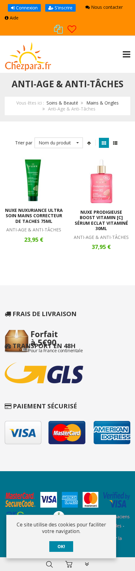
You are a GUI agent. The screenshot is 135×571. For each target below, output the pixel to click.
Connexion (26, 8)
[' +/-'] (89, 143)
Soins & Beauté (62, 103)
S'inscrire (63, 8)
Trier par (23, 143)
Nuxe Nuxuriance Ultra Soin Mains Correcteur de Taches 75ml (34, 215)
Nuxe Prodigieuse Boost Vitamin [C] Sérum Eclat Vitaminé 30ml (101, 220)
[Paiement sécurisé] (67, 501)
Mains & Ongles (102, 103)
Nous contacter (106, 7)
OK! (61, 546)
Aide (13, 18)
